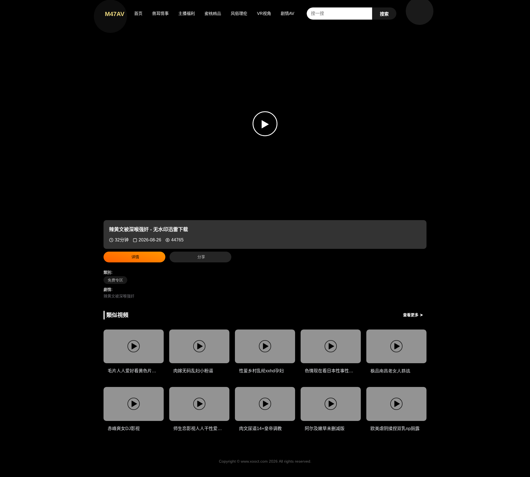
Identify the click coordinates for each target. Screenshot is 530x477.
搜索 (384, 14)
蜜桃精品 (213, 13)
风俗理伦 (239, 13)
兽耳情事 (160, 13)
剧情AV (287, 13)
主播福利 (186, 13)
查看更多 (413, 315)
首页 (138, 13)
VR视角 (264, 13)
